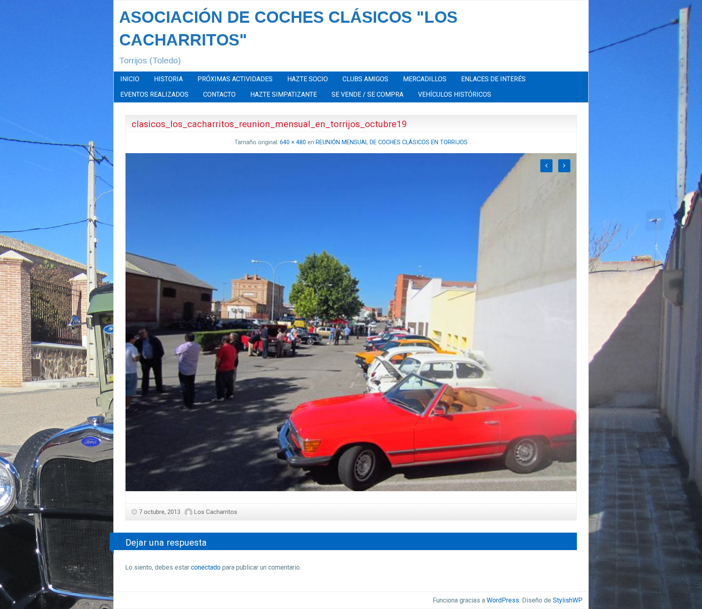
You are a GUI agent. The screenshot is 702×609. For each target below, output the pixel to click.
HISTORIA (168, 79)
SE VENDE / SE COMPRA (367, 94)
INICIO (129, 79)
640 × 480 (293, 142)
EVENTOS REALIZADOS (154, 94)
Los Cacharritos (215, 512)
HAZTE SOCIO (307, 79)
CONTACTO (219, 94)
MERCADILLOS (424, 79)
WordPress (503, 600)
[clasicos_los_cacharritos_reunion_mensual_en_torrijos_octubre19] (351, 321)
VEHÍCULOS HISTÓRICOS (454, 94)
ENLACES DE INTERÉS (493, 79)
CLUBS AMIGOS (365, 79)
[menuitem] (130, 79)
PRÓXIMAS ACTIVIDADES (235, 79)
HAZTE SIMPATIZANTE (283, 94)
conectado (206, 567)
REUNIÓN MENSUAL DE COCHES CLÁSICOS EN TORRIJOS (392, 142)
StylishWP (568, 600)
